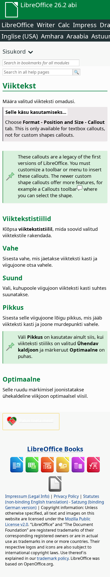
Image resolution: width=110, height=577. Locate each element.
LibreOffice (18, 25)
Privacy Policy (66, 496)
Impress (85, 25)
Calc (64, 25)
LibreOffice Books (55, 448)
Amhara (52, 36)
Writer (46, 25)
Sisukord (14, 51)
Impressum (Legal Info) (27, 496)
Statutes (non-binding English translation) (52, 499)
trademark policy (53, 558)
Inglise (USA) (20, 36)
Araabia (77, 36)
